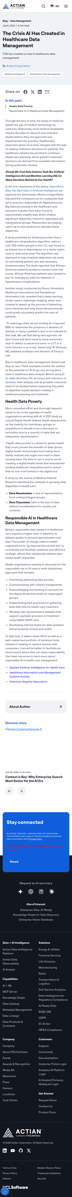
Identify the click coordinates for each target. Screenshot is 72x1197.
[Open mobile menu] (66, 6)
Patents (7, 1178)
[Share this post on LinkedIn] (40, 92)
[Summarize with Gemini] (20, 891)
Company (9, 1046)
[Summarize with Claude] (51, 891)
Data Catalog (11, 1003)
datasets (10, 382)
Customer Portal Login (52, 1064)
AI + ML (7, 985)
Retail (42, 973)
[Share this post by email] (47, 92)
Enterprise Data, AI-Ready (36, 910)
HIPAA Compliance (50, 1029)
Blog (5, 20)
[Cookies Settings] (5, 1191)
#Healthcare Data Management (45, 74)
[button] (9, 791)
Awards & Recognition (16, 1064)
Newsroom (9, 1076)
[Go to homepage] (14, 6)
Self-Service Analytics (52, 989)
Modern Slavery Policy (49, 1167)
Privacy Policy (36, 839)
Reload (14, 861)
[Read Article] (36, 747)
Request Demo (48, 1100)
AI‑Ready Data (47, 1005)
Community (46, 1052)
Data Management (20, 20)
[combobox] (54, 6)
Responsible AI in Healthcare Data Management (36, 110)
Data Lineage (11, 1015)
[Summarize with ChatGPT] (30, 891)
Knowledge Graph (14, 997)
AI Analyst (9, 969)
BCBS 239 (45, 1011)
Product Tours (47, 1112)
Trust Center (10, 1100)
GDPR (42, 1017)
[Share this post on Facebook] (25, 92)
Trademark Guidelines (49, 1173)
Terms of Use (10, 1167)
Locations (9, 1094)
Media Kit (8, 1070)
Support (44, 1046)
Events (7, 1058)
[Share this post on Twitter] (33, 92)
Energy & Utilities (49, 949)
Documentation (48, 1058)
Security (41, 1178)
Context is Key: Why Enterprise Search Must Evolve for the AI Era (34, 779)
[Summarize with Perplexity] (41, 891)
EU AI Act (44, 1023)
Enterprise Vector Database (36, 919)
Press (6, 1082)
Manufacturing (48, 967)
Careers (7, 1088)
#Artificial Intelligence (14, 74)
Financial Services (50, 955)
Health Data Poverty (21, 106)
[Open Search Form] (43, 6)
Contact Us (45, 1106)
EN (57, 6)
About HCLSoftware (15, 1052)
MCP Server (10, 991)
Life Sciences (47, 961)
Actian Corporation (18, 66)
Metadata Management (17, 1009)
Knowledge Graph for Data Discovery (36, 914)
